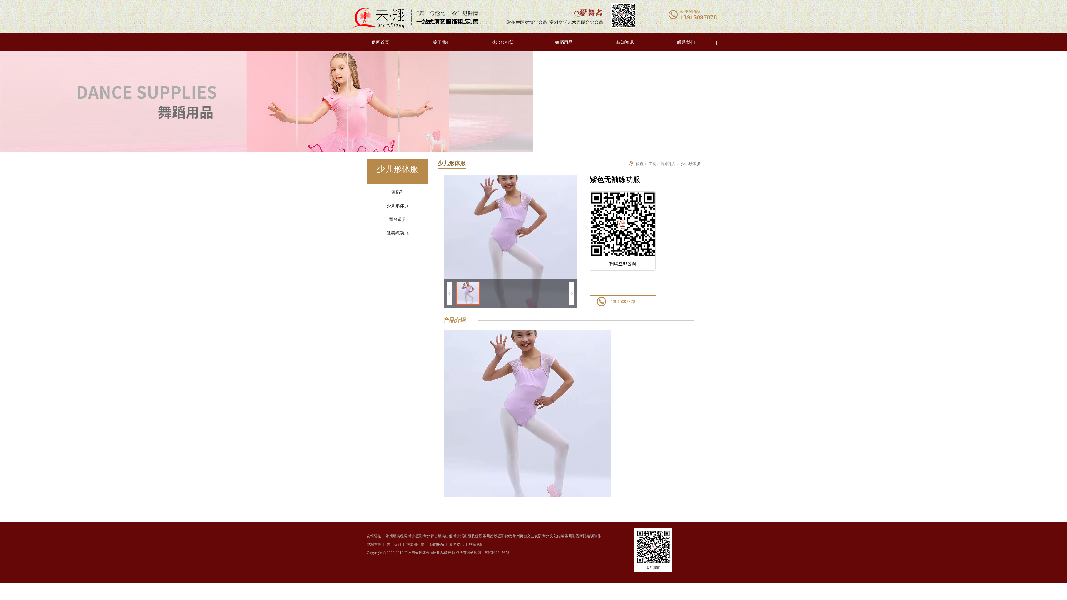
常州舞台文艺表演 (527, 536)
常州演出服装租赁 (467, 536)
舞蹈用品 (564, 42)
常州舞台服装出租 (437, 536)
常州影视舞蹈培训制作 (583, 536)
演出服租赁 (503, 42)
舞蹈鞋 (397, 192)
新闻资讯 (625, 42)
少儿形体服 (398, 205)
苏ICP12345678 (497, 553)
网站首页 (374, 544)
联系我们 (686, 42)
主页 (652, 164)
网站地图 (474, 553)
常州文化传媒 (553, 536)
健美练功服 (398, 233)
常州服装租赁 (396, 536)
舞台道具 (398, 219)
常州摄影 (415, 536)
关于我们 (441, 42)
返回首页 (380, 42)
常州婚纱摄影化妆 (497, 536)
